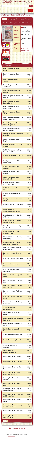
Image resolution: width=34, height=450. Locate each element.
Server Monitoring (11, 436)
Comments (22, 428)
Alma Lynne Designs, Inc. (25, 49)
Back (4, 19)
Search (15, 428)
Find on (6, 43)
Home (10, 428)
